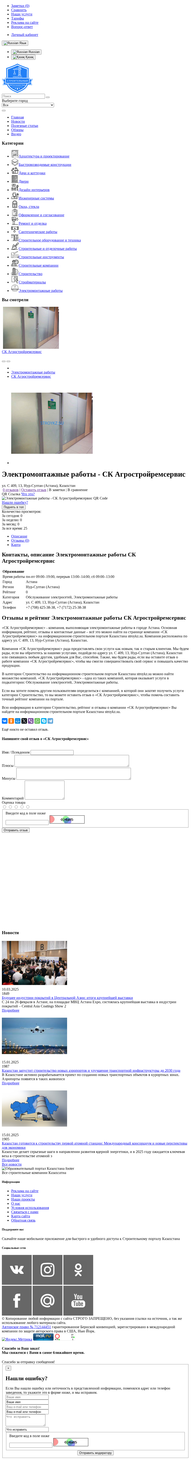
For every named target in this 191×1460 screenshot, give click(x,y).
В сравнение (78, 490)
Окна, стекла (29, 207)
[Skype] (44, 721)
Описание (19, 536)
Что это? (28, 494)
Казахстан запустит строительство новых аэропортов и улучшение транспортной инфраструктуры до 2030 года (91, 1070)
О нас (15, 1203)
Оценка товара (13, 802)
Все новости (12, 1164)
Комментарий (13, 798)
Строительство (30, 274)
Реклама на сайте (24, 1191)
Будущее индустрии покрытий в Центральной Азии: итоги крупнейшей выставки (67, 998)
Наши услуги (21, 1195)
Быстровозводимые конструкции (45, 165)
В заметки (57, 490)
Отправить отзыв (16, 830)
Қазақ (29, 57)
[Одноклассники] (11, 721)
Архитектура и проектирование (44, 156)
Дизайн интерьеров (34, 190)
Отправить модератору (95, 1453)
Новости (18, 121)
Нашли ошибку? (15, 502)
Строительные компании (38, 265)
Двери (24, 181)
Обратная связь (23, 1220)
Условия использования (30, 1208)
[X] (24, 721)
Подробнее (10, 1010)
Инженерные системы (36, 198)
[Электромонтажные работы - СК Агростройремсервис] (52, 463)
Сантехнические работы (38, 232)
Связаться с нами (24, 1212)
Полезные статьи (24, 126)
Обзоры (17, 130)
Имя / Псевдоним (16, 752)
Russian (34, 52)
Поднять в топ (14, 507)
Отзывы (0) (20, 540)
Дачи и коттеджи (32, 173)
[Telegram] (50, 721)
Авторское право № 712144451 (26, 1327)
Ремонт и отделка (33, 223)
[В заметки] (8, 361)
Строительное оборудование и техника (50, 240)
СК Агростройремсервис (22, 352)
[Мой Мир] (17, 721)
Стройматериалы (32, 282)
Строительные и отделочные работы (48, 249)
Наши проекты (23, 1199)
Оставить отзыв (33, 490)
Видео (16, 134)
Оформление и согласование (41, 215)
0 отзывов (11, 490)
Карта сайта (20, 1216)
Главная (17, 117)
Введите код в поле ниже (26, 813)
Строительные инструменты (41, 257)
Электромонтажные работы (41, 291)
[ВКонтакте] (4, 721)
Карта (15, 545)
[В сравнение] (4, 361)
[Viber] (31, 721)
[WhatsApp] (37, 721)
